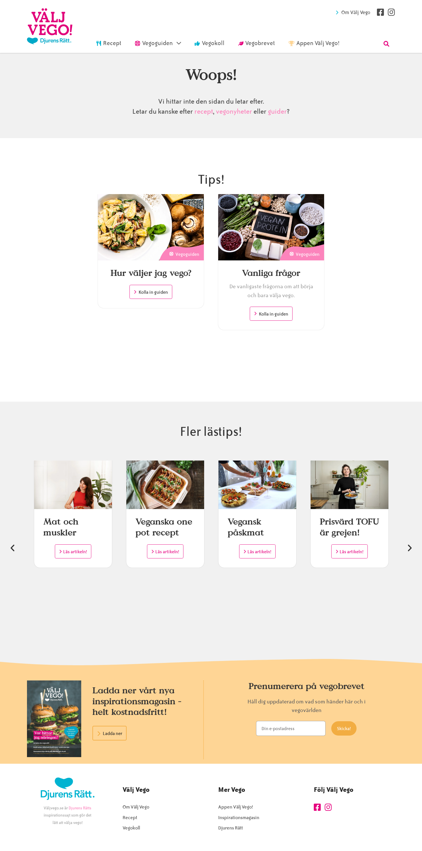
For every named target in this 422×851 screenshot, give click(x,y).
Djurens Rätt (230, 828)
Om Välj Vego (355, 12)
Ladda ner (112, 733)
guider (277, 111)
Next (409, 548)
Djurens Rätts (80, 808)
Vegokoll (131, 828)
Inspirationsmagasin (238, 818)
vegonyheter (234, 111)
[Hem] (49, 26)
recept (203, 111)
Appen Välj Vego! (235, 807)
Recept (130, 818)
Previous (13, 548)
